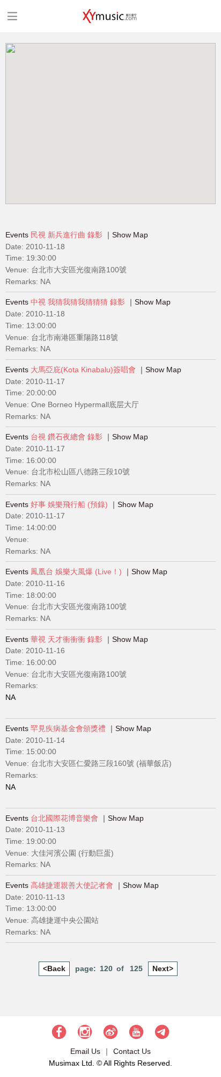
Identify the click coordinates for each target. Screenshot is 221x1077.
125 (136, 968)
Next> (162, 968)
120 (106, 968)
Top (207, 1036)
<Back (54, 968)
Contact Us (132, 1051)
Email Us (85, 1051)
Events (16, 234)
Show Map (130, 234)
